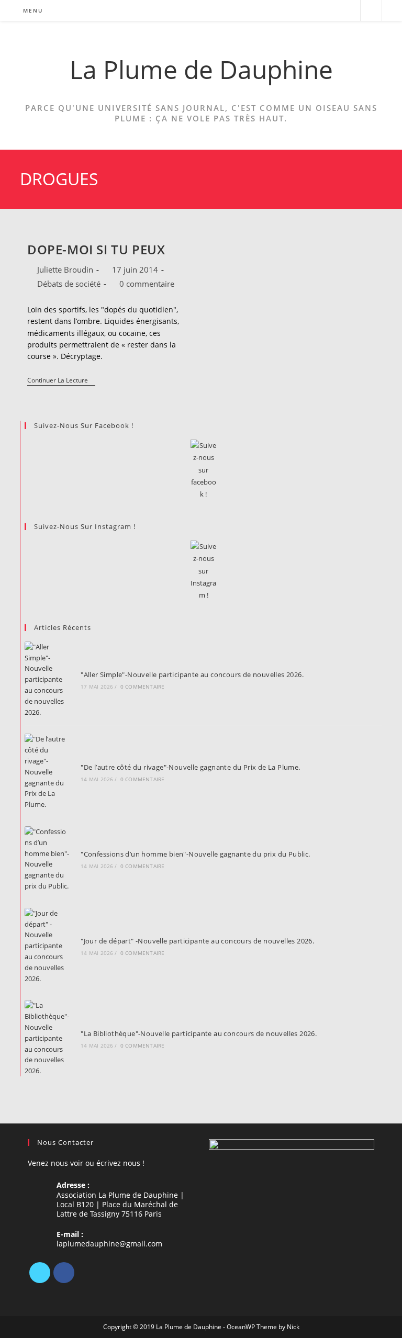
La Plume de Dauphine (201, 69)
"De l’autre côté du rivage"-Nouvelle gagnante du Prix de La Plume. (190, 767)
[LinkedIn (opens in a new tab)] (334, 11)
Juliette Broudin (65, 269)
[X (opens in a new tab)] (305, 11)
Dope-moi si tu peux (96, 249)
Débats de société (68, 283)
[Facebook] (63, 1272)
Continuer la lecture (61, 381)
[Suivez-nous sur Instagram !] (203, 571)
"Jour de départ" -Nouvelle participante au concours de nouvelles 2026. (197, 941)
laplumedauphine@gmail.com (109, 1244)
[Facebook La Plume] (203, 470)
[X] (39, 1272)
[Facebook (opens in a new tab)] (319, 11)
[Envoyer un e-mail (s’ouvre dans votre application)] (348, 11)
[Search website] (371, 11)
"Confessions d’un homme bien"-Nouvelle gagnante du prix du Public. (195, 854)
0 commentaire (146, 283)
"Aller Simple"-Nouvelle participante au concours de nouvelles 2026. (192, 674)
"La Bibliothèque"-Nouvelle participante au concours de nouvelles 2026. (199, 1033)
